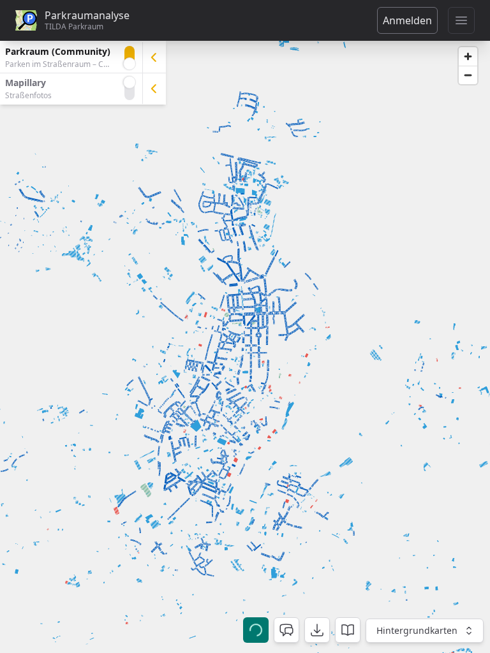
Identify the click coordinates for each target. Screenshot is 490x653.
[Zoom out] (468, 75)
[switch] (129, 57)
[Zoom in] (468, 56)
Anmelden (407, 20)
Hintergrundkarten (416, 630)
